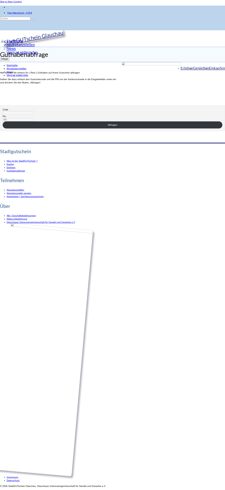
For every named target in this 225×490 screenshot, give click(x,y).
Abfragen (112, 125)
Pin (4, 116)
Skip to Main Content (11, 1)
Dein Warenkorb (19, 12)
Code (5, 109)
